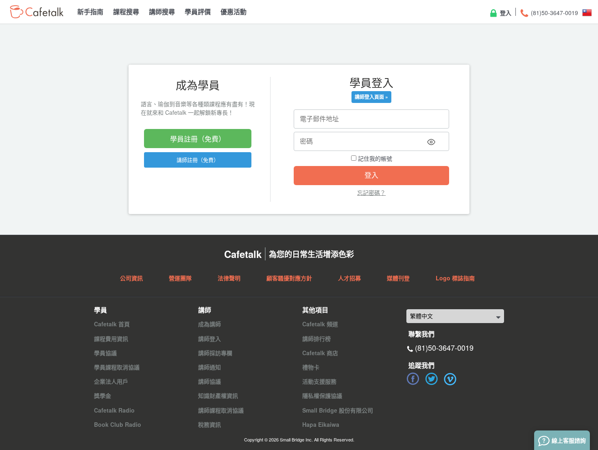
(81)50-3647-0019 (553, 13)
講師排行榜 (316, 338)
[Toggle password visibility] (431, 142)
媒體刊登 (398, 278)
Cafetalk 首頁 (112, 324)
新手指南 (90, 11)
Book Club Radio (117, 424)
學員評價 (198, 11)
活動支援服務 (319, 381)
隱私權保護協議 (322, 395)
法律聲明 (229, 278)
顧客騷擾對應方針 (289, 278)
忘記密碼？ (371, 192)
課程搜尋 (126, 11)
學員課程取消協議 (117, 367)
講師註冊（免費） (198, 160)
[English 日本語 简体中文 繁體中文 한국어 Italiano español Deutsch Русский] (455, 316)
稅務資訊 (209, 424)
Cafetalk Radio (114, 410)
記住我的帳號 (374, 158)
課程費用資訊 (111, 338)
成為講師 (209, 324)
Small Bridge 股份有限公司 (337, 410)
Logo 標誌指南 (455, 278)
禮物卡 (310, 367)
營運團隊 (180, 278)
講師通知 (209, 367)
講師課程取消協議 (221, 410)
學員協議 (105, 353)
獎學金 (102, 395)
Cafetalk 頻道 (320, 324)
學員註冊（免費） (197, 138)
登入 (504, 13)
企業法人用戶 (111, 381)
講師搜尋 (162, 11)
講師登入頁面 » (371, 96)
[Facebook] (412, 378)
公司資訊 (131, 278)
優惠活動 (233, 11)
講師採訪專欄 (215, 353)
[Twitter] (431, 378)
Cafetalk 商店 (320, 353)
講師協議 (209, 381)
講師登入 (209, 338)
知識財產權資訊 (218, 395)
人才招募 (349, 278)
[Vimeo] (450, 378)
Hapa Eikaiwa (320, 424)
